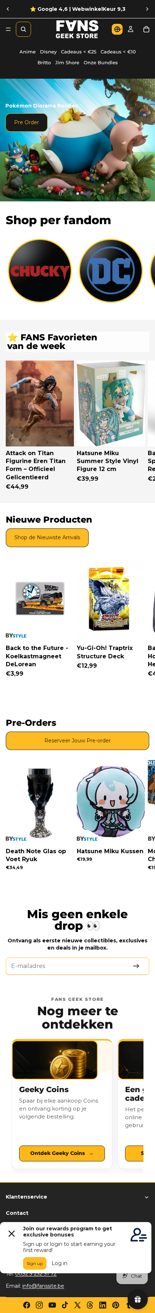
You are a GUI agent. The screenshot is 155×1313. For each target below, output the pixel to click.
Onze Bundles (101, 62)
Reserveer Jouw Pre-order (77, 740)
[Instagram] (39, 1305)
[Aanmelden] (136, 966)
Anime (27, 51)
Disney (48, 51)
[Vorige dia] (8, 9)
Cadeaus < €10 (118, 51)
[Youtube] (52, 1305)
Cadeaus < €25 (78, 51)
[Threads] (90, 1305)
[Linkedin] (102, 1305)
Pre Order (26, 122)
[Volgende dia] (147, 9)
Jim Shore (67, 62)
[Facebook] (26, 1305)
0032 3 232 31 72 (36, 1273)
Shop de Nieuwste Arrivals (47, 537)
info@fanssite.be (43, 1286)
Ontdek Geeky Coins (62, 1153)
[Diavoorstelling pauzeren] (60, 193)
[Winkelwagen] (146, 29)
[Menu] (8, 29)
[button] (117, 29)
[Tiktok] (65, 1305)
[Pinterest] (115, 1305)
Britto (44, 62)
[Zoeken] (23, 29)
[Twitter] (77, 1305)
